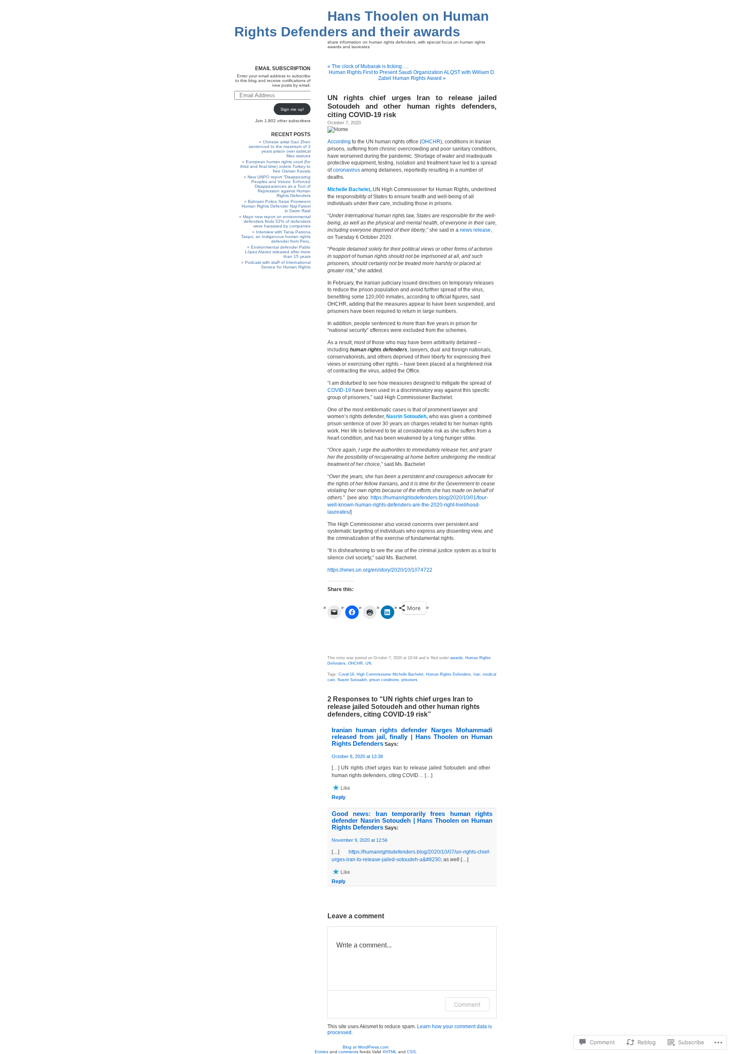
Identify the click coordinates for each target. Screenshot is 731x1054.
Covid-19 (346, 674)
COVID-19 (339, 390)
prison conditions (384, 680)
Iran (476, 674)
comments (348, 1051)
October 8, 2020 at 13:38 (357, 756)
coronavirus (346, 170)
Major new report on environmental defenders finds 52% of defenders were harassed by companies (277, 221)
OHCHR (430, 142)
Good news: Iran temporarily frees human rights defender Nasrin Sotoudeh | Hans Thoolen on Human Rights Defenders (412, 820)
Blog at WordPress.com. (366, 1047)
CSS (411, 1051)
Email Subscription (283, 68)
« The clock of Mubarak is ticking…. (367, 66)
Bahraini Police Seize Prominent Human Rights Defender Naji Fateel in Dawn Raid (276, 206)
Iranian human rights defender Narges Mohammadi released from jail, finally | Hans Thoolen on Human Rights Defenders (412, 737)
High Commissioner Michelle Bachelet (390, 674)
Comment (467, 1004)
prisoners (409, 680)
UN (368, 663)
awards (456, 658)
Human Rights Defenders (448, 674)
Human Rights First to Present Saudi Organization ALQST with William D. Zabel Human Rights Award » (412, 75)
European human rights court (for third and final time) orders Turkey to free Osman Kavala (275, 166)
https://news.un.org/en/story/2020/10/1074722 (379, 570)
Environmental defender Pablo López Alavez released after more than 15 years (278, 252)
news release (475, 230)
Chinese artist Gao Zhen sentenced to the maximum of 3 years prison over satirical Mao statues (280, 149)
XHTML (389, 1051)
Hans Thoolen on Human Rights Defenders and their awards (361, 23)
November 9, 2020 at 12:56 (359, 840)
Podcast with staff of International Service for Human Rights (278, 264)
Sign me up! (292, 109)
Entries (321, 1051)
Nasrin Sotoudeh (352, 680)
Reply (339, 797)
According (339, 142)
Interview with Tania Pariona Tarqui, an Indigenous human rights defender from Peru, (276, 237)
